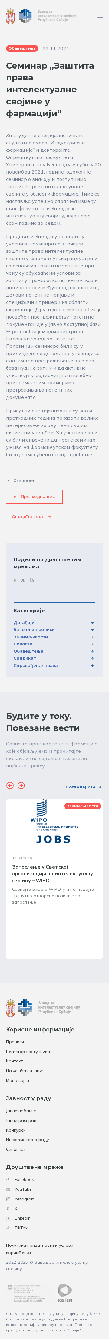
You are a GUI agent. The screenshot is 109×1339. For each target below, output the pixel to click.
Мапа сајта (17, 1080)
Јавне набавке (21, 1110)
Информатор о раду (27, 1139)
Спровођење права (36, 665)
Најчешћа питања (25, 1070)
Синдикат (25, 658)
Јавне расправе (22, 1120)
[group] (54, 879)
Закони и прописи (34, 629)
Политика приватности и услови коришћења (39, 1248)
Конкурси (16, 1130)
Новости (23, 643)
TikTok (21, 1228)
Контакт (14, 1061)
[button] (10, 786)
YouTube (23, 1189)
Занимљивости (31, 636)
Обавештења (29, 651)
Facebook (24, 1179)
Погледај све (81, 786)
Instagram (25, 1199)
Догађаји (24, 622)
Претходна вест (39, 496)
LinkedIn (23, 1218)
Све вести (24, 480)
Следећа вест (28, 516)
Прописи (15, 1042)
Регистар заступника (28, 1051)
